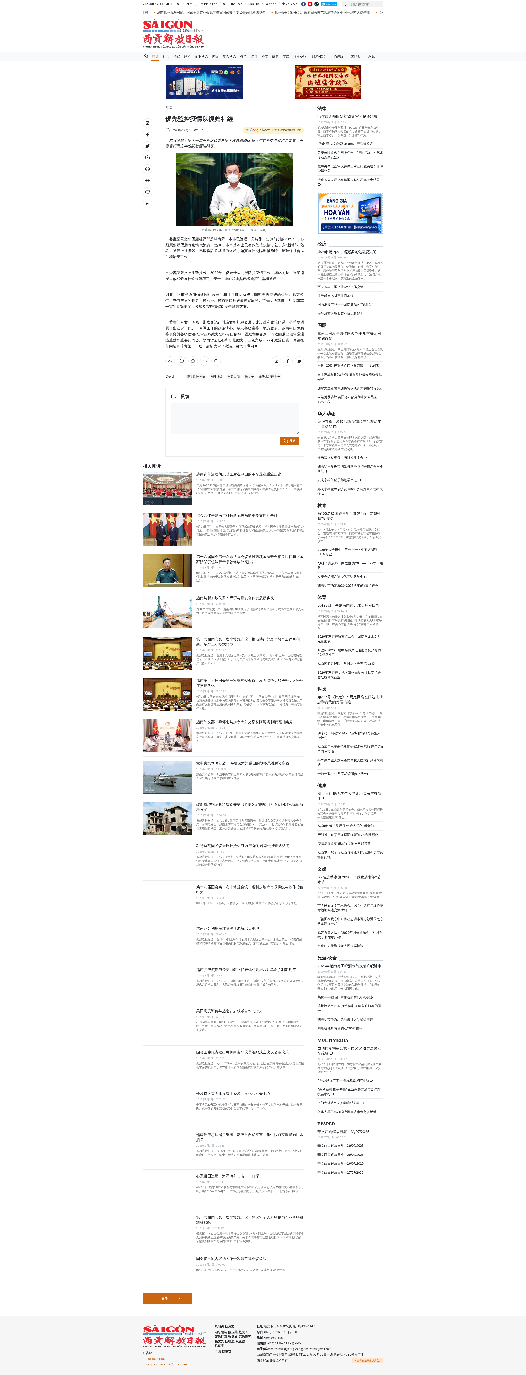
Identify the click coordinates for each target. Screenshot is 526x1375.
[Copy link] (147, 180)
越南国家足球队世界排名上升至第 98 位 (346, 664)
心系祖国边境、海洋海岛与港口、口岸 (227, 1176)
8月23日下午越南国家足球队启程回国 (348, 605)
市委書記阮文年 (269, 377)
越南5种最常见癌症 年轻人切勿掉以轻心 (346, 826)
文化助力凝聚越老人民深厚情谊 (340, 946)
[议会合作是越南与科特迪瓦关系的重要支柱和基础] (167, 529)
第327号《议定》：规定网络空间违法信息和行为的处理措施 (350, 699)
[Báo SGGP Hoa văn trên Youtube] (310, 4)
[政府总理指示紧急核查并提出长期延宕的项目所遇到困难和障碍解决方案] (167, 818)
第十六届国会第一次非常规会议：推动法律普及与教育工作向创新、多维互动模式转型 (248, 641)
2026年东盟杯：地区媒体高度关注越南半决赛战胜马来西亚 (349, 675)
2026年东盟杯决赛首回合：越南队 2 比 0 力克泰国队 (348, 639)
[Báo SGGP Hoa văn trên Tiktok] (316, 4)
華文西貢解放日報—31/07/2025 (343, 1132)
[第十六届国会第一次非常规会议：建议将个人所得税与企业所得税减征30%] (167, 1231)
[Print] (147, 169)
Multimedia (332, 1040)
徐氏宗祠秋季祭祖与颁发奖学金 (340, 458)
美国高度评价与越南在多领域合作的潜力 (229, 1011)
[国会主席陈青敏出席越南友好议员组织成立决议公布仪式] (167, 1066)
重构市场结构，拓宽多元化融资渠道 (347, 252)
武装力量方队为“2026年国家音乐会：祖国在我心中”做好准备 (349, 935)
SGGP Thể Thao (232, 4)
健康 (275, 56)
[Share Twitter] (147, 146)
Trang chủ (146, 56)
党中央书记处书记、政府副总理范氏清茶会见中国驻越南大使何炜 (238, 12)
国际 (215, 56)
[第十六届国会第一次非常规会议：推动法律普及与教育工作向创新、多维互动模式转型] (167, 653)
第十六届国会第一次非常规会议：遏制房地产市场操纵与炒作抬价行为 (249, 889)
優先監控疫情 (196, 377)
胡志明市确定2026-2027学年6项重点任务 (347, 586)
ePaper (326, 1123)
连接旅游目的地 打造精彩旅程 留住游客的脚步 (349, 1008)
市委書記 (233, 377)
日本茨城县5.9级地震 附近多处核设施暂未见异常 (349, 377)
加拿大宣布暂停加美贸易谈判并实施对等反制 (350, 388)
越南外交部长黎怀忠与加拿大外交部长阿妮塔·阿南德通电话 (244, 722)
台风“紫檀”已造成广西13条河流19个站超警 (348, 366)
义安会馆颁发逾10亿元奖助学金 (340, 577)
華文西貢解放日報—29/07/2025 (340, 1155)
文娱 (286, 56)
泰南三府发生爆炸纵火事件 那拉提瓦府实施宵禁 (349, 335)
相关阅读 (152, 466)
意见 (371, 56)
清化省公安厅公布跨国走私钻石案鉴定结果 (348, 180)
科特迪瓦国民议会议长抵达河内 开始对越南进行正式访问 (243, 846)
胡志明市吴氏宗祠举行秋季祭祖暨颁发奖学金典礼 (350, 469)
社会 (166, 56)
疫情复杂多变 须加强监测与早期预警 (344, 844)
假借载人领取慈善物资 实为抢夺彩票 (347, 116)
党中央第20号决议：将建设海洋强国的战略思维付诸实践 (242, 763)
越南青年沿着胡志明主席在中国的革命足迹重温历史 (238, 474)
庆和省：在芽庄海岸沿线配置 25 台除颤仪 (347, 835)
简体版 (339, 56)
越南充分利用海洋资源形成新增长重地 (227, 928)
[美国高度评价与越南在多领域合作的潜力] (167, 1024)
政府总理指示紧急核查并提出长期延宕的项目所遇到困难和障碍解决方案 (249, 806)
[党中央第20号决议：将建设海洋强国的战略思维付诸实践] (167, 777)
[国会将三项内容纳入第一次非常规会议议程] (167, 1272)
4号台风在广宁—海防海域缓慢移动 (343, 1080)
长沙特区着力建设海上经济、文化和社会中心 (233, 1093)
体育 (254, 56)
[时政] (147, 203)
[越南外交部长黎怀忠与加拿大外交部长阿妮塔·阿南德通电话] (167, 735)
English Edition (208, 4)
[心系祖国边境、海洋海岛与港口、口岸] (167, 1190)
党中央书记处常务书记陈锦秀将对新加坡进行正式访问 (334, 12)
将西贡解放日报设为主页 (368, 1360)
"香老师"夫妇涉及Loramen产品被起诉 (345, 144)
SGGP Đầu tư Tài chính (262, 4)
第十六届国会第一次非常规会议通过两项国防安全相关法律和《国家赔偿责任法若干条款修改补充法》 (249, 559)
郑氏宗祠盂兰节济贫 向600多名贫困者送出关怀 (350, 491)
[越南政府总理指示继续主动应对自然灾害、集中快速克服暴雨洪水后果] (167, 1148)
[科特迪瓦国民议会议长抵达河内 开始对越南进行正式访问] (167, 859)
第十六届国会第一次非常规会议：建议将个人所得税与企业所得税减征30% (249, 1219)
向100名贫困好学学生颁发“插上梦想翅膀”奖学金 (349, 516)
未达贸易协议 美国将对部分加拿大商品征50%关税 (347, 399)
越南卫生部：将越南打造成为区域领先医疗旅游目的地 (350, 855)
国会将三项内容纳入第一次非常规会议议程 (231, 1258)
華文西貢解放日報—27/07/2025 (340, 1172)
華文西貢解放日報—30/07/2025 (340, 1146)
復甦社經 (216, 377)
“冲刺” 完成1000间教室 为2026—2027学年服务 (350, 565)
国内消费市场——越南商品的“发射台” (345, 305)
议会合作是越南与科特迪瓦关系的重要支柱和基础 (237, 515)
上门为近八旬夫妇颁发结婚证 (339, 1103)
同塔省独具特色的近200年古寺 (339, 1028)
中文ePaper (289, 4)
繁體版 (356, 56)
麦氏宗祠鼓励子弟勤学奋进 (337, 480)
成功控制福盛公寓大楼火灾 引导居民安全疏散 (349, 1050)
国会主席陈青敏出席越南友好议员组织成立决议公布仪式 (242, 1052)
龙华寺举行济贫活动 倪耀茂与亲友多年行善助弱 (349, 424)
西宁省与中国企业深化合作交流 (340, 287)
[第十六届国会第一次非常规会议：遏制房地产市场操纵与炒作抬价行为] (167, 901)
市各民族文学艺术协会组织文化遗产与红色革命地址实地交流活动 (350, 908)
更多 (165, 1298)
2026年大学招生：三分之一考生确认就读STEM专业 (347, 552)
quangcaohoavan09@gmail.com (165, 1364)
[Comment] (147, 192)
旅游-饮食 (319, 56)
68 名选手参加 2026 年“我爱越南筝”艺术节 (349, 879)
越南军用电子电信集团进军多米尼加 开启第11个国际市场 (350, 749)
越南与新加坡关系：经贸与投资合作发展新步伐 (235, 598)
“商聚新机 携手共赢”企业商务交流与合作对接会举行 (349, 1091)
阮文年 (249, 377)
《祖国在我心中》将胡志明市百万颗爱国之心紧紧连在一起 (350, 921)
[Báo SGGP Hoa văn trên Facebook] (303, 4)
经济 (187, 56)
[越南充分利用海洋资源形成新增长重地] (167, 942)
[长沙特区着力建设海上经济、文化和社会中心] (167, 1107)
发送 (293, 441)
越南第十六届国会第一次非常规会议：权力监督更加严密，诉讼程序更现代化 (249, 683)
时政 (155, 56)
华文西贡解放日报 (173, 33)
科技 (264, 56)
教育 (243, 56)
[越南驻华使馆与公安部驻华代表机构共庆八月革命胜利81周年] (167, 983)
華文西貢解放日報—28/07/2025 (340, 1163)
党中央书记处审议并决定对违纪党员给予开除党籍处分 (350, 168)
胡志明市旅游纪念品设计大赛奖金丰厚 (345, 1019)
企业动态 (201, 56)
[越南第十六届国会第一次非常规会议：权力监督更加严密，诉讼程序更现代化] (167, 694)
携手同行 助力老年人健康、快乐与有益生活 (349, 796)
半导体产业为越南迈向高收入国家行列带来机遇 (350, 762)
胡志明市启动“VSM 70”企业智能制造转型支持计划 (349, 735)
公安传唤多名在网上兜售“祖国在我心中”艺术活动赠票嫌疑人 (350, 155)
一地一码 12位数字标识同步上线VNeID (345, 774)
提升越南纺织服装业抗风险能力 (340, 314)
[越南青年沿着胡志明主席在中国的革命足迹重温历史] (167, 488)
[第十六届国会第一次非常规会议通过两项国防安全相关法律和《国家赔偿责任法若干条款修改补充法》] (167, 570)
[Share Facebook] (147, 134)
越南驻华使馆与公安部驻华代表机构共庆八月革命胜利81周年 (246, 969)
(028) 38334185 (154, 1359)
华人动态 (229, 56)
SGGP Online (185, 4)
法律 (176, 56)
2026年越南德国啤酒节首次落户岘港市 (349, 966)
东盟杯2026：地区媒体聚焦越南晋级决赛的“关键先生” (349, 652)
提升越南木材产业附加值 (335, 296)
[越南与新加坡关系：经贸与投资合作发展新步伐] (167, 612)
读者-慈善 (300, 56)
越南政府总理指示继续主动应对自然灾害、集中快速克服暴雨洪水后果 (249, 1137)
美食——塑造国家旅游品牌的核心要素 (345, 997)
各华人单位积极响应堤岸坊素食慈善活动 (347, 1112)
